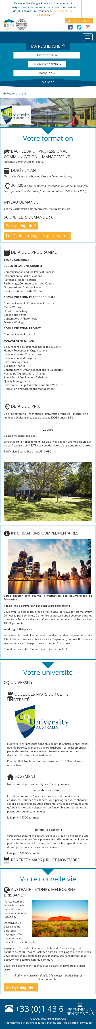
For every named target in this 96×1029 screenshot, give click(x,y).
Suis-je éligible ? (21, 225)
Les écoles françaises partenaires (37, 235)
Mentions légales (33, 1023)
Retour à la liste (16, 93)
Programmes (12, 1023)
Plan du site (54, 1023)
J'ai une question (79, 21)
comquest (86, 1023)
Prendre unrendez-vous (80, 1011)
